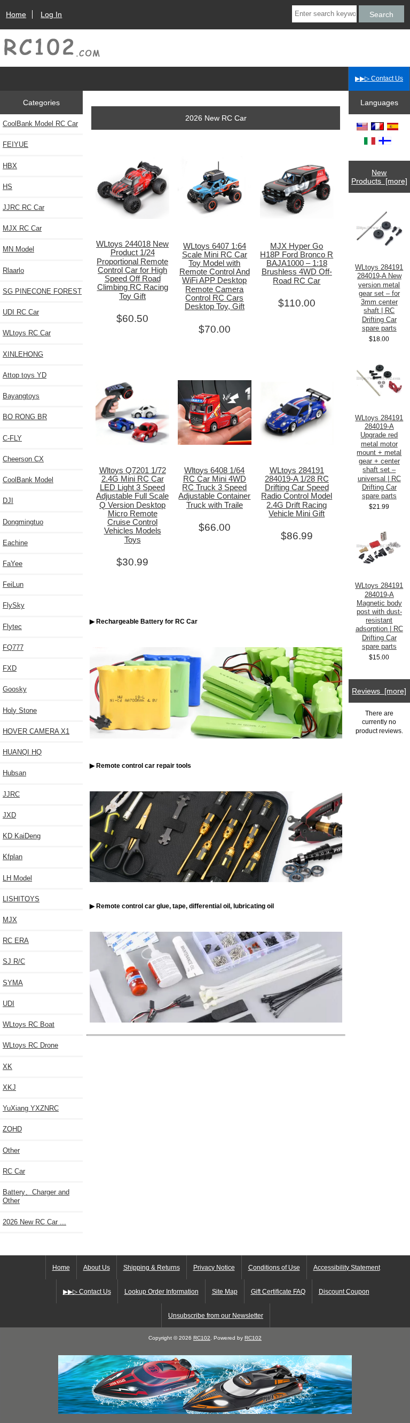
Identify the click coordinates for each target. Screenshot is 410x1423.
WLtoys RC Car (27, 333)
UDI (8, 1004)
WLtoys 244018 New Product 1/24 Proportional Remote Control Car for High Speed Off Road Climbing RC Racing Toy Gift (132, 270)
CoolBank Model (28, 480)
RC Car (14, 1171)
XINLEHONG (23, 354)
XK (7, 1067)
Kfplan (12, 857)
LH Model (17, 878)
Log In (51, 14)
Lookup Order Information (161, 1291)
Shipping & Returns (151, 1267)
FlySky (14, 605)
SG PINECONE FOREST (42, 291)
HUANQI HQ (22, 752)
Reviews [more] (379, 691)
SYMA (13, 983)
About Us (96, 1267)
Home (16, 14)
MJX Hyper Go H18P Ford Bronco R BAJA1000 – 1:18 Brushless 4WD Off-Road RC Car (296, 263)
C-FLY (12, 438)
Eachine (15, 543)
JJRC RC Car (23, 207)
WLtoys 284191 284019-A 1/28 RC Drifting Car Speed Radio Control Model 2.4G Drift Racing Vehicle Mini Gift (296, 492)
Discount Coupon (344, 1291)
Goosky (15, 689)
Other (11, 1150)
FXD (10, 668)
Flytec (12, 627)
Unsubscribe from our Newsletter (215, 1315)
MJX (10, 920)
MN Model (18, 249)
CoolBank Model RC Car (40, 124)
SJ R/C (14, 961)
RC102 (201, 1338)
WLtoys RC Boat (28, 1024)
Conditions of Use (274, 1267)
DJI (8, 501)
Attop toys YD (24, 375)
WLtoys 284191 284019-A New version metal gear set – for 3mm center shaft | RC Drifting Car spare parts (379, 297)
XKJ (9, 1087)
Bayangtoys (21, 396)
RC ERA (16, 941)
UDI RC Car (21, 312)
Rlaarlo (13, 270)
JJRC (11, 794)
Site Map (225, 1291)
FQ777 (13, 647)
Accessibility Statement (346, 1267)
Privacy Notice (214, 1267)
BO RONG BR (25, 417)
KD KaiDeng (22, 836)
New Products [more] (379, 176)
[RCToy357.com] (205, 1411)
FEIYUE (15, 144)
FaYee (12, 564)
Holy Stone (20, 710)
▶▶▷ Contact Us (379, 78)
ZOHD (12, 1129)
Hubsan (14, 773)
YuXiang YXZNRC (31, 1108)
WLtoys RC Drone (30, 1045)
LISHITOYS (21, 899)
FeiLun (13, 584)
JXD (9, 815)
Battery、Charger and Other (36, 1196)
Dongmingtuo (23, 522)
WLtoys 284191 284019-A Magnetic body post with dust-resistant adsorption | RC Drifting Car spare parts (379, 615)
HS (7, 187)
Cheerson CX (23, 459)
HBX (10, 166)
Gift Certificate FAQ (278, 1291)
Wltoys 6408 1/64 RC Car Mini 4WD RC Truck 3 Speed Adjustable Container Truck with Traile (214, 487)
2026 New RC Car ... (34, 1222)
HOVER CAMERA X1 (36, 731)
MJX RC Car (22, 228)
